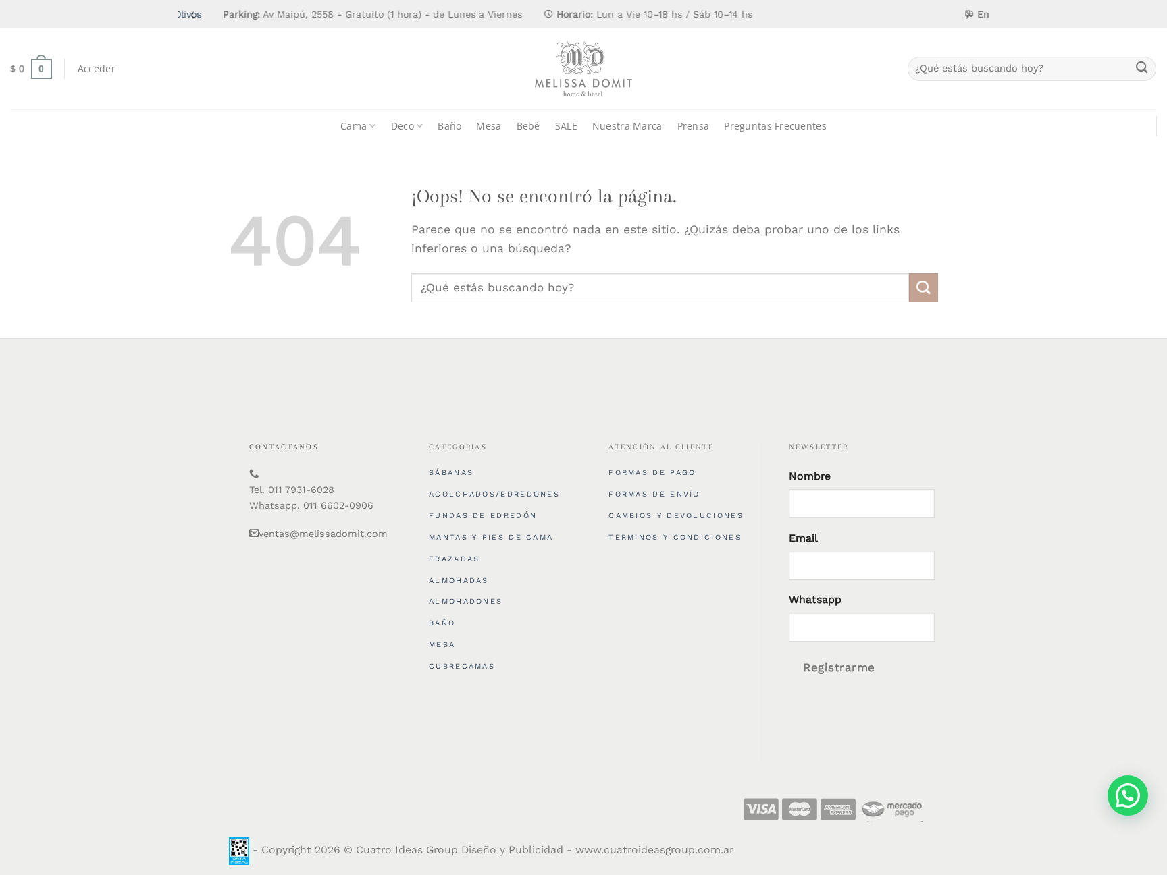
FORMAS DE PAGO (652, 472)
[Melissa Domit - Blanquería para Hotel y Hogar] (583, 68)
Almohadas (459, 580)
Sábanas (451, 472)
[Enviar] (1141, 69)
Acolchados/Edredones (494, 494)
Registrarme (839, 667)
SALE (566, 125)
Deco (402, 125)
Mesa (488, 125)
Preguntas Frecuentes (775, 125)
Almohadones (465, 601)
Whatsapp (815, 599)
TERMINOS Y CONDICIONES (675, 537)
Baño (449, 125)
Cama (353, 125)
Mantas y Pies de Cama (491, 537)
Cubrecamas (462, 666)
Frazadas (454, 559)
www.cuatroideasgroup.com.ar (654, 849)
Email (803, 538)
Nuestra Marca (627, 125)
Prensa (693, 125)
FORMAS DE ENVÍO (654, 494)
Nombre (810, 476)
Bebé (528, 125)
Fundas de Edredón (483, 515)
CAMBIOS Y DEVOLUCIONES (676, 515)
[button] (1128, 795)
